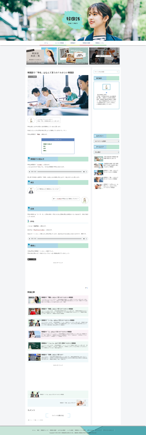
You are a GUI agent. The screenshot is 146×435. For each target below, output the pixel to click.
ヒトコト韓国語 (32, 259)
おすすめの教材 (61, 430)
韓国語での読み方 (47, 144)
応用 (44, 148)
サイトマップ (98, 430)
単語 (38, 430)
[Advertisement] (58, 274)
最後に (45, 150)
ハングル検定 (70, 430)
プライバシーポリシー (108, 430)
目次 (56, 139)
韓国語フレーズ (44, 430)
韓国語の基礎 (53, 430)
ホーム (34, 430)
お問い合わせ (90, 430)
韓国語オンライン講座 (80, 430)
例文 (44, 146)
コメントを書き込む (58, 415)
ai (106, 92)
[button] (117, 72)
